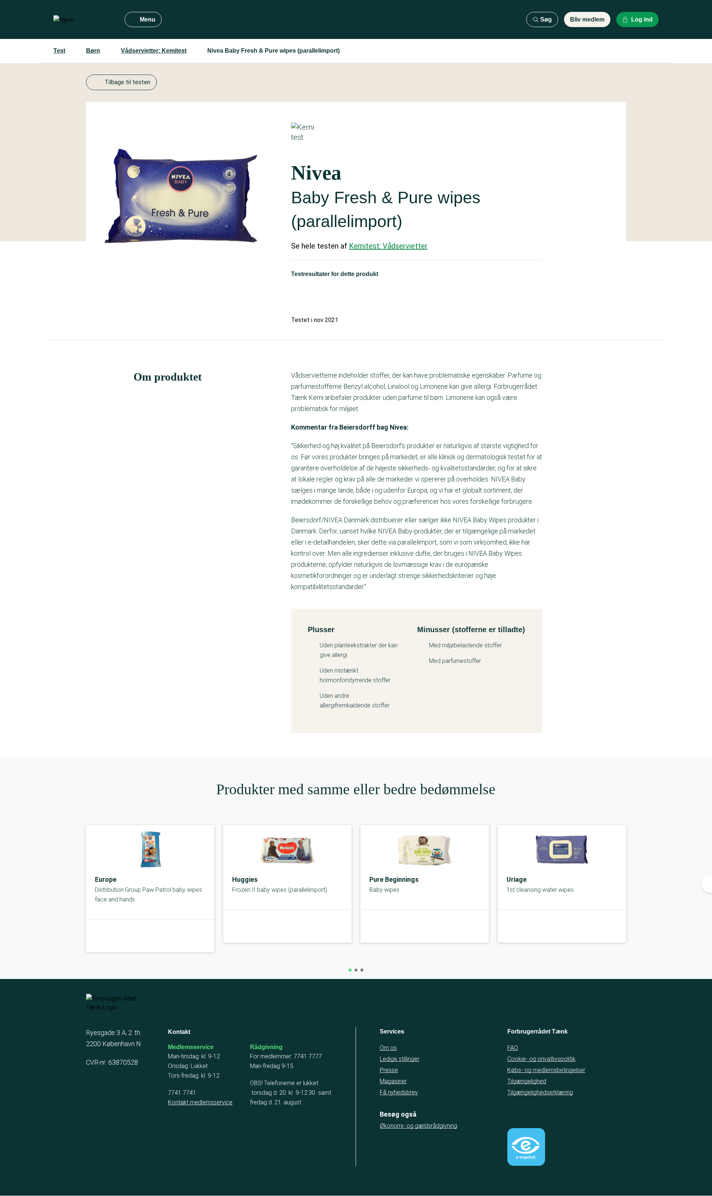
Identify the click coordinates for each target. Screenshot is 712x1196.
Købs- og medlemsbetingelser (546, 1070)
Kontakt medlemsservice (200, 1102)
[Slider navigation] (350, 970)
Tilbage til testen (127, 82)
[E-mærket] (526, 1147)
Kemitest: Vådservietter (388, 246)
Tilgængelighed (526, 1081)
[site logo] (83, 19)
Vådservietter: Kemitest (154, 50)
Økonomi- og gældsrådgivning (418, 1125)
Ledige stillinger (399, 1058)
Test (59, 50)
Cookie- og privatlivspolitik (541, 1058)
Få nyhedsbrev (399, 1092)
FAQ (512, 1047)
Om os (388, 1047)
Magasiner (393, 1081)
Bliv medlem (587, 19)
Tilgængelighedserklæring (540, 1092)
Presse (389, 1070)
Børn (93, 50)
